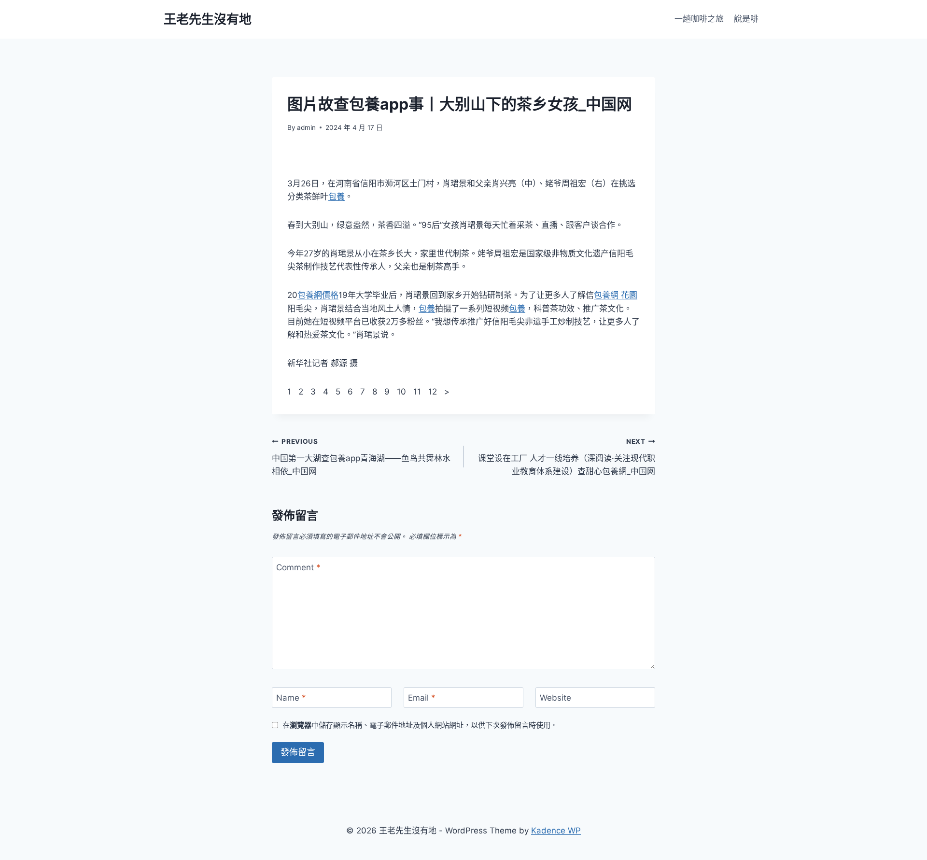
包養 (336, 196)
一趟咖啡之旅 (699, 19)
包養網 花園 (615, 295)
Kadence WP (556, 830)
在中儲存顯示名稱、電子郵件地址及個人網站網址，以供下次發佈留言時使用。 (420, 725)
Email (421, 698)
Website (555, 698)
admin (306, 127)
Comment (298, 567)
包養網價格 (317, 295)
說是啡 (746, 19)
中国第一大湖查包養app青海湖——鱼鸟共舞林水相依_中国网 (361, 456)
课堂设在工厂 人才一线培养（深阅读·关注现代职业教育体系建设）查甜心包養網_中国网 (566, 456)
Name (291, 698)
